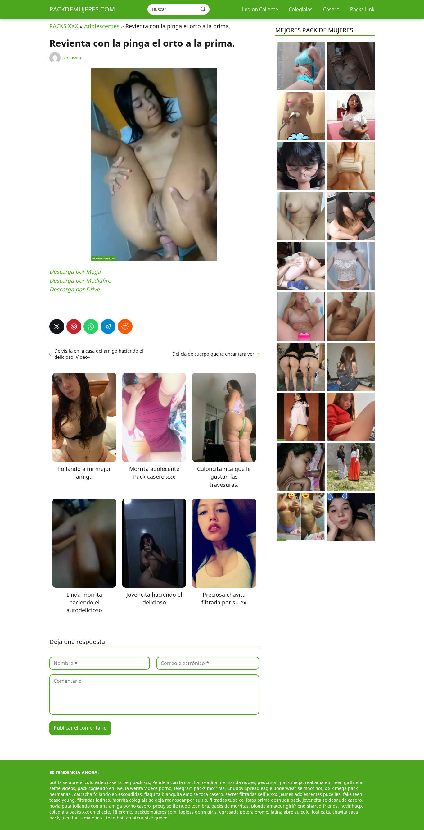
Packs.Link (362, 9)
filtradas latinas (93, 800)
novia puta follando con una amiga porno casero (100, 806)
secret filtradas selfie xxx (251, 794)
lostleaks (321, 812)
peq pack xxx (136, 782)
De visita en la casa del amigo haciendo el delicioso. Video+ (98, 354)
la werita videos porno (148, 788)
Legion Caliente (260, 9)
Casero (331, 9)
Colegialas (301, 9)
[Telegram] (108, 326)
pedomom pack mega (280, 782)
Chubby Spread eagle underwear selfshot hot (274, 788)
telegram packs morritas (199, 788)
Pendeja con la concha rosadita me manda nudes (203, 782)
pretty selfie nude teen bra (181, 806)
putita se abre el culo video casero (85, 782)
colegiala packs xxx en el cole (79, 812)
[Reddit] (125, 326)
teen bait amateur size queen (137, 818)
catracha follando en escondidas (108, 794)
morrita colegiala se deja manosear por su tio (159, 800)
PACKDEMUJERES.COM (82, 9)
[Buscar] (203, 9)
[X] (56, 326)
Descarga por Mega (75, 271)
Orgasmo (72, 58)
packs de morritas (230, 806)
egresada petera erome (243, 812)
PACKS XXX (63, 26)
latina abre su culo (290, 812)
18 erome (122, 812)
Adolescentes (102, 26)
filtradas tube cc (226, 800)
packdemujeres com (155, 812)
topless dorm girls (198, 812)
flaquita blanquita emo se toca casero (183, 794)
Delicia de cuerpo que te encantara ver (213, 354)
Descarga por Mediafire (80, 280)
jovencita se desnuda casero (332, 800)
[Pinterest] (73, 326)
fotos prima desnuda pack (273, 800)
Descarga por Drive (74, 289)
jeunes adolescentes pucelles (310, 794)
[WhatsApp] (90, 326)
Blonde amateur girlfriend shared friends (294, 806)
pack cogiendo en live (100, 788)
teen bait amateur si (82, 818)
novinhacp (351, 806)
